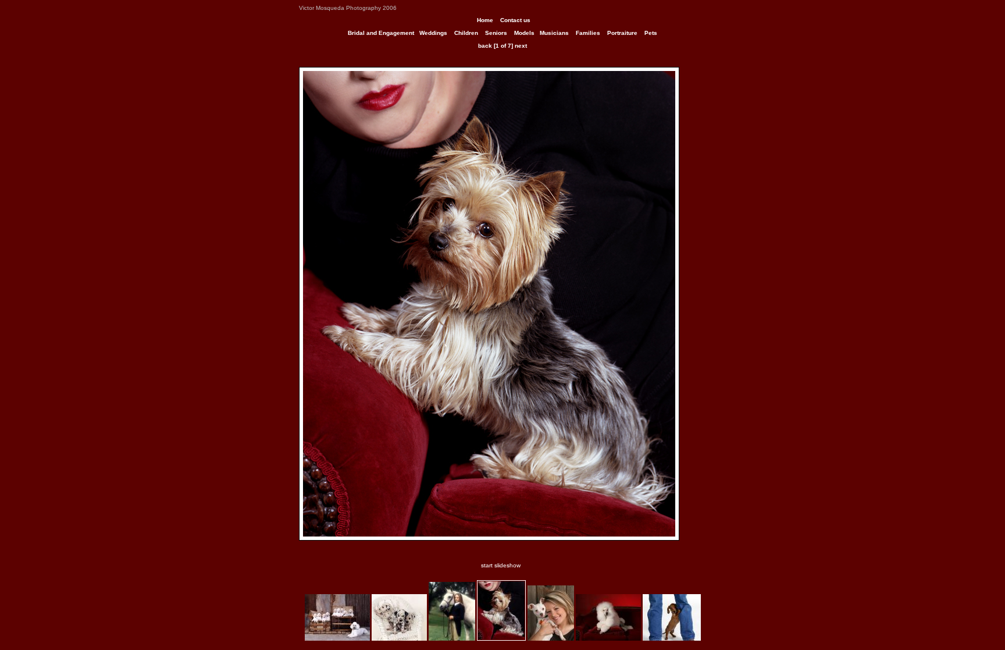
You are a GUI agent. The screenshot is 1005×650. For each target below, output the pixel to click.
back (485, 45)
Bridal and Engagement (381, 33)
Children (466, 33)
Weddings (433, 33)
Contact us (515, 20)
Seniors (496, 33)
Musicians (554, 33)
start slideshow (501, 565)
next (521, 45)
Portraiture (622, 33)
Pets (650, 33)
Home (485, 20)
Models (524, 33)
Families (588, 33)
